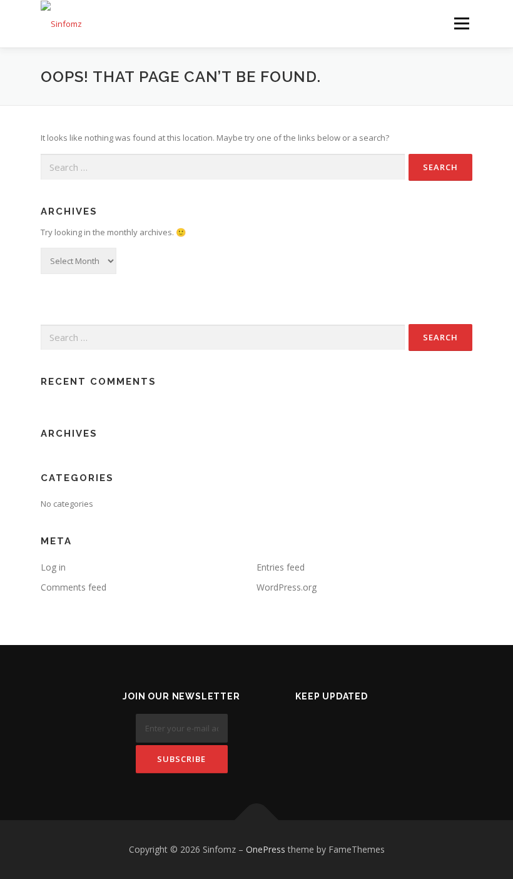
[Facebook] (301, 730)
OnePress (265, 849)
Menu (461, 23)
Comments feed (73, 587)
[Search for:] (223, 167)
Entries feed (280, 567)
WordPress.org (286, 587)
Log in (53, 567)
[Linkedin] (332, 730)
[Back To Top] (257, 820)
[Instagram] (362, 730)
